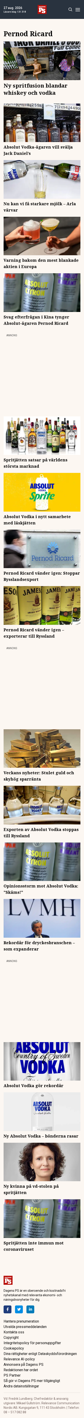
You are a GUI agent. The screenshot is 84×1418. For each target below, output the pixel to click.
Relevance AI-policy (19, 1359)
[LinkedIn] (30, 1309)
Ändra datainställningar (21, 1386)
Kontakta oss (14, 1332)
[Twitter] (19, 1309)
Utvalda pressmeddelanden (25, 1327)
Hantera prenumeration (21, 1321)
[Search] (70, 9)
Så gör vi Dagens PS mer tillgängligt (32, 1381)
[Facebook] (7, 1309)
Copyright (11, 1337)
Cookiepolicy (14, 1348)
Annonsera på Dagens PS (23, 1364)
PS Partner (12, 1375)
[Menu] (77, 9)
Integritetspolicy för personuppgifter (32, 1343)
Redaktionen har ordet (21, 1370)
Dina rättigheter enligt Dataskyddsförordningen (40, 1354)
